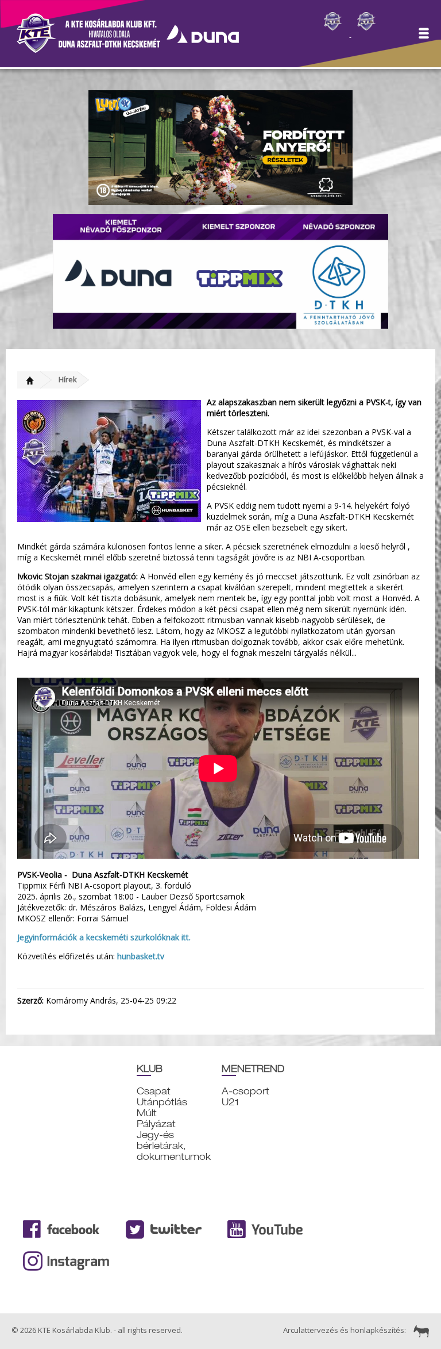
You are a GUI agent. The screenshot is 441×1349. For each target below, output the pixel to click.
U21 (230, 1102)
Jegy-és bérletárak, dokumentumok (174, 1145)
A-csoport (245, 1091)
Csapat (154, 1091)
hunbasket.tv (140, 956)
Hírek (68, 379)
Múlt (147, 1113)
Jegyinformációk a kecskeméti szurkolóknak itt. (104, 937)
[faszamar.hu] (419, 1330)
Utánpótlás (162, 1102)
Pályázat (156, 1124)
